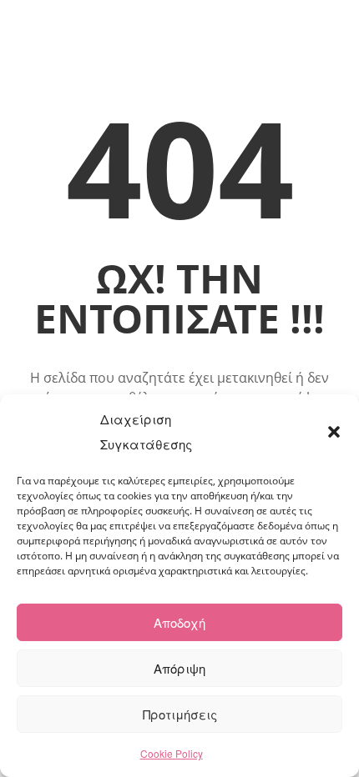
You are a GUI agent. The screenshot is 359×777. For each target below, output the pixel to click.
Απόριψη (179, 668)
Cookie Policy (171, 753)
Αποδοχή (179, 622)
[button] (334, 432)
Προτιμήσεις (180, 714)
